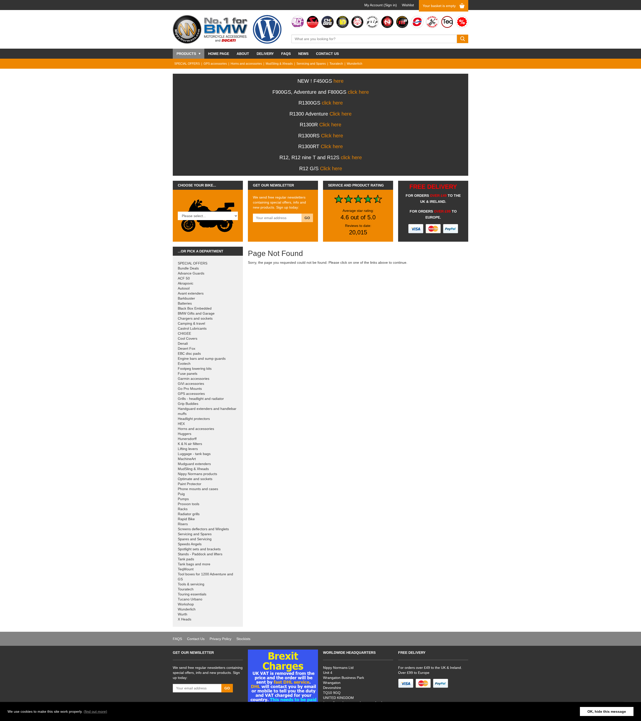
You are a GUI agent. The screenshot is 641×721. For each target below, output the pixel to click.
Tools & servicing (191, 584)
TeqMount (186, 569)
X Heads (184, 619)
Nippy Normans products (197, 474)
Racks (183, 509)
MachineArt (187, 459)
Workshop (186, 604)
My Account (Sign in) (380, 5)
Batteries (185, 303)
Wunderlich (354, 63)
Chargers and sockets (195, 318)
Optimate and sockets (195, 479)
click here (358, 92)
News (303, 54)
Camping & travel (191, 323)
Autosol (184, 288)
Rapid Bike (186, 519)
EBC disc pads (189, 353)
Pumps (183, 499)
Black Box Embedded (195, 308)
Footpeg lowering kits (195, 369)
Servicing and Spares (311, 63)
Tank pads (186, 559)
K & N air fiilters (190, 444)
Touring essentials (192, 594)
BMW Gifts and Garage (196, 313)
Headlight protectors (194, 419)
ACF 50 (184, 278)
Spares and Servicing (195, 539)
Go (307, 218)
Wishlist (408, 5)
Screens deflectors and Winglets (203, 529)
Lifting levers (188, 449)
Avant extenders (191, 293)
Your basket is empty (439, 6)
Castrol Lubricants (192, 328)
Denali (183, 343)
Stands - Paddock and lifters (200, 554)
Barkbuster (186, 298)
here (339, 81)
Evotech (184, 364)
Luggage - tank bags (194, 454)
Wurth (182, 614)
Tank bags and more (194, 564)
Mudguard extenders (194, 464)
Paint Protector (189, 484)
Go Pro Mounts (190, 389)
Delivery (265, 54)
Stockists (243, 639)
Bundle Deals (188, 268)
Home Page (218, 54)
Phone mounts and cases (198, 489)
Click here (341, 114)
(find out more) (95, 711)
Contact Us (327, 54)
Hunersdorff (187, 439)
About (243, 54)
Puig (181, 494)
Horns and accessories (246, 63)
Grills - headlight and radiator (201, 399)
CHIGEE (184, 333)
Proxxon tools (188, 504)
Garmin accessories (193, 379)
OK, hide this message (606, 711)
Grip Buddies (188, 404)
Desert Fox (186, 348)
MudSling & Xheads (279, 63)
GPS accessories (215, 63)
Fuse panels (187, 374)
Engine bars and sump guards (202, 358)
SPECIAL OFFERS (187, 63)
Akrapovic (185, 283)
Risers (183, 524)
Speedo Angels (190, 544)
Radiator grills (189, 514)
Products (186, 54)
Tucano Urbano (190, 599)
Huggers (184, 434)
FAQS (286, 54)
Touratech (336, 63)
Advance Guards (191, 273)
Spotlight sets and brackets (199, 549)
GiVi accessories (191, 384)
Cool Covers (187, 338)
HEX (181, 424)
